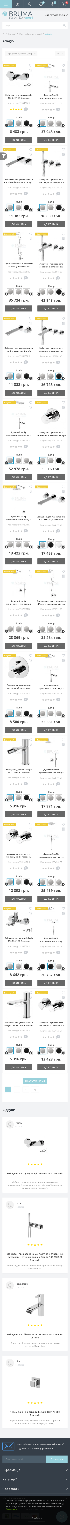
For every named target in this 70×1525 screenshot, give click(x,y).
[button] (29, 4)
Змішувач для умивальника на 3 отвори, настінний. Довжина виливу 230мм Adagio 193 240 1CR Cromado (51, 521)
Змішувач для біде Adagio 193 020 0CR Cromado (19, 771)
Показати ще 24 (35, 1081)
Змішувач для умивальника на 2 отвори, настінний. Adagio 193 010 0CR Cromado (18, 351)
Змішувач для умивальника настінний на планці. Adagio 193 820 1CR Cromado (18, 182)
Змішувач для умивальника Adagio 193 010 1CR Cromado (18, 1024)
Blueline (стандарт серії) (30, 33)
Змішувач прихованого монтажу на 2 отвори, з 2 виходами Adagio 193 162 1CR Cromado (19, 858)
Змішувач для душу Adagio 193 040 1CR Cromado (18, 96)
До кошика (19, 139)
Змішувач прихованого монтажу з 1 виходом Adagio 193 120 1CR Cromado (51, 435)
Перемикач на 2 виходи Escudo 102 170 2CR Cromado (35, 1413)
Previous (6, 125)
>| (35, 1089)
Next (30, 125)
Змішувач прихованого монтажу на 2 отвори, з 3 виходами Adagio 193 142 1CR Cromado (51, 1027)
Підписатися (57, 1459)
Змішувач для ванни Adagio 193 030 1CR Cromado (19, 939)
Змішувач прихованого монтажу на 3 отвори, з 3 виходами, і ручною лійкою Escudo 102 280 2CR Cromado (35, 1257)
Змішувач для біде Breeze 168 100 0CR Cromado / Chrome (35, 1336)
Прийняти (36, 1518)
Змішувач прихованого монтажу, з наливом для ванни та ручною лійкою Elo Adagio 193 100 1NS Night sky (51, 352)
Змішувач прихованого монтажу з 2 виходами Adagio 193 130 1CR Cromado (18, 688)
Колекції (12, 33)
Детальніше (11, 1509)
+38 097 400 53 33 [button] (55, 15)
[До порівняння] (30, 70)
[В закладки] (30, 65)
